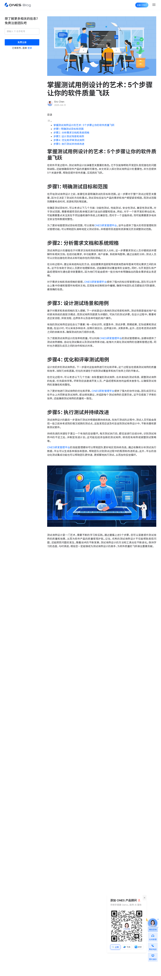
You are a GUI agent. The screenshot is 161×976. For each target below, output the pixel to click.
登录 (30, 48)
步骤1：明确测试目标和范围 (68, 129)
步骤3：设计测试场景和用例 (68, 136)
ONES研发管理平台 (105, 225)
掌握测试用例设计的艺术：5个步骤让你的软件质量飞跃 (83, 125)
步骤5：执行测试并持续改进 (68, 144)
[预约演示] (153, 954)
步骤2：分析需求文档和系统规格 (71, 132)
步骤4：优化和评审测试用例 (68, 140)
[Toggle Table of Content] (49, 121)
